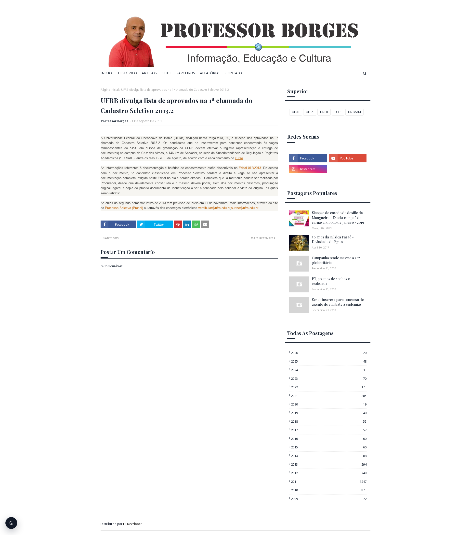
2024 (328, 370)
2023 (328, 378)
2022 (328, 387)
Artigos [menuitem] (149, 73)
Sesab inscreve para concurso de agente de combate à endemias (338, 302)
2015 (328, 447)
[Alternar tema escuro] (11, 523)
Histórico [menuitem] (127, 73)
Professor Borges (114, 121)
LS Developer (132, 524)
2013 (328, 464)
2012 (328, 473)
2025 (328, 361)
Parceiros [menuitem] (185, 73)
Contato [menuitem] (233, 73)
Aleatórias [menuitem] (210, 73)
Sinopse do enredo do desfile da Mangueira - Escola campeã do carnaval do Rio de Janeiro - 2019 (338, 217)
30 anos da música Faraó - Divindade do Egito (333, 239)
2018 (328, 421)
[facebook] (308, 158)
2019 (328, 413)
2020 (328, 404)
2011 (328, 481)
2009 (328, 498)
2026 (328, 353)
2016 (328, 438)
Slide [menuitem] (166, 73)
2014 (328, 456)
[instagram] (308, 169)
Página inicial (110, 90)
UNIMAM (354, 112)
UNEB (324, 112)
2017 (328, 430)
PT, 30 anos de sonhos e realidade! (331, 281)
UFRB (295, 112)
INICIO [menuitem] (106, 73)
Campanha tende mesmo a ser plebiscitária (336, 260)
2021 (328, 395)
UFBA (310, 112)
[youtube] (347, 158)
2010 (328, 490)
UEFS (338, 112)
